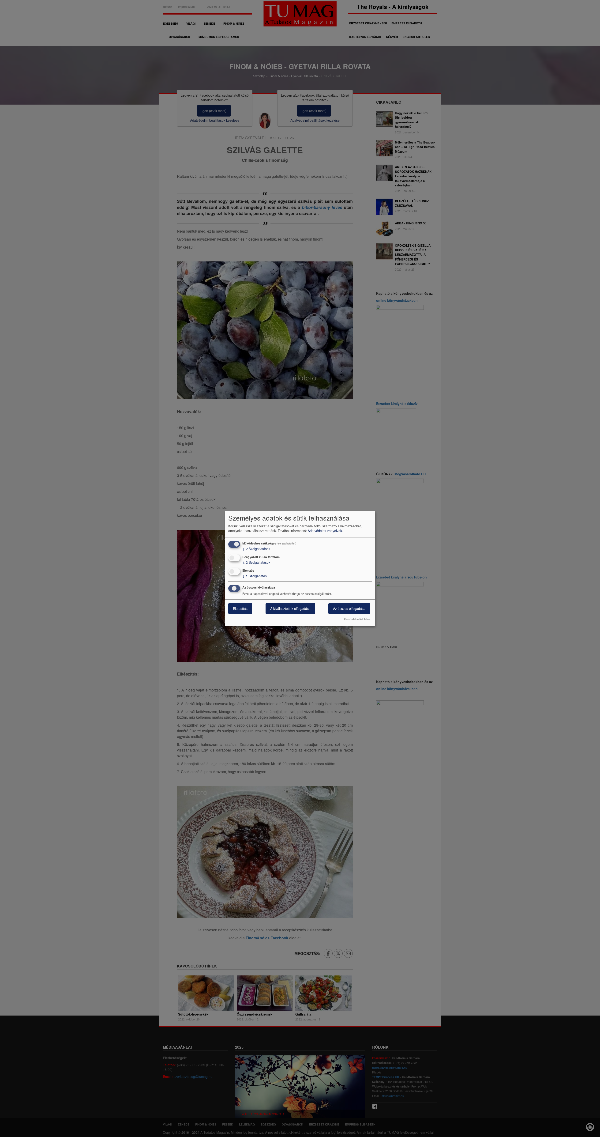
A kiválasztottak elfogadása (290, 608)
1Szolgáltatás (254, 576)
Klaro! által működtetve (357, 619)
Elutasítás (240, 608)
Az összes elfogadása (349, 608)
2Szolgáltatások (256, 548)
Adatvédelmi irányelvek (325, 530)
